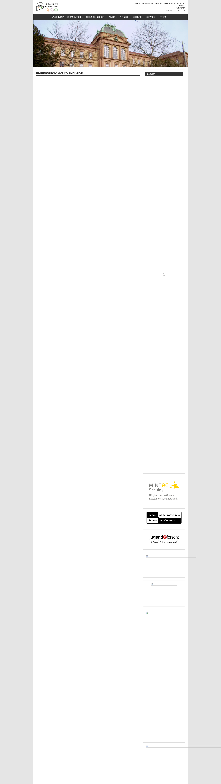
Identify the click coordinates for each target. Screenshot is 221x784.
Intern (163, 17)
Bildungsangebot (95, 17)
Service (150, 17)
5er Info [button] (137, 17)
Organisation (74, 17)
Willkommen (58, 17)
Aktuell (124, 17)
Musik (112, 17)
